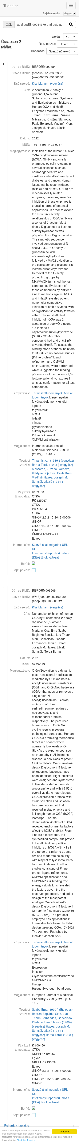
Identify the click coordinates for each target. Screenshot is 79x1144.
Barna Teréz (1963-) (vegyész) (52, 464)
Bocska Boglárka (43, 1014)
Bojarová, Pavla (54, 473)
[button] (70, 36)
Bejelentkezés (51, 13)
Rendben (64, 1131)
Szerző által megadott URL (50, 545)
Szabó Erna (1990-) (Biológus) (52, 1009)
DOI (34, 549)
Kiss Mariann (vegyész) (47, 83)
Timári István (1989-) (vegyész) (53, 460)
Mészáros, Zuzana (44, 469)
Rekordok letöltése (16, 1125)
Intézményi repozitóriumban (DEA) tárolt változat (50, 555)
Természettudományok (47, 393)
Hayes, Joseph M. (56, 477)
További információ (26, 1140)
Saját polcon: (21, 570)
